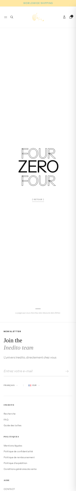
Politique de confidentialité (18, 451)
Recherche (10, 413)
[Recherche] (12, 17)
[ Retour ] (38, 199)
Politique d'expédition (15, 463)
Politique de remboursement (19, 457)
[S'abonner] (66, 371)
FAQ (6, 419)
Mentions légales (13, 445)
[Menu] (5, 17)
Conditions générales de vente (20, 469)
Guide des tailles (12, 425)
